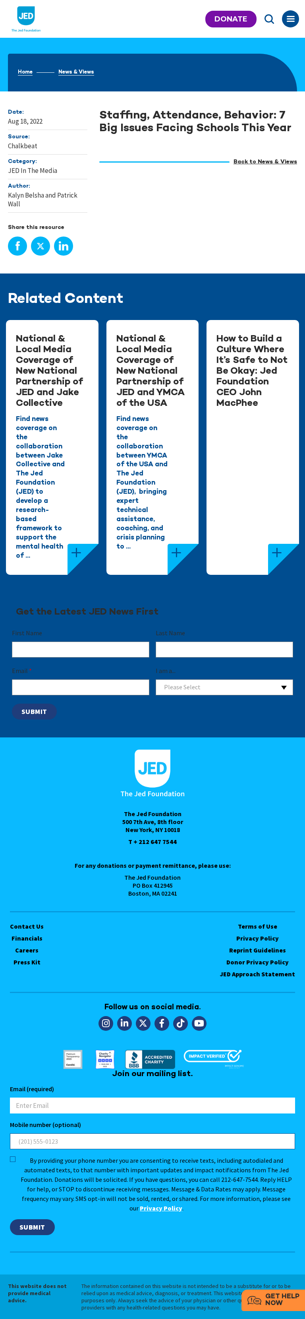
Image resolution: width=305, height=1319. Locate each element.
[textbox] (224, 687)
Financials (27, 938)
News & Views (76, 72)
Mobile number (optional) (45, 1125)
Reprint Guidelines (257, 950)
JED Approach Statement (257, 974)
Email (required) (32, 1089)
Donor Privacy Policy (257, 962)
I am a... (166, 671)
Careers (27, 950)
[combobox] (224, 687)
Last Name (170, 633)
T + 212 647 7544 (152, 842)
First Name (27, 633)
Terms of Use (257, 926)
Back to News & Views (265, 162)
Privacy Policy (257, 938)
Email (22, 671)
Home (25, 72)
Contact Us (27, 926)
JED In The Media (32, 170)
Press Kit (27, 962)
